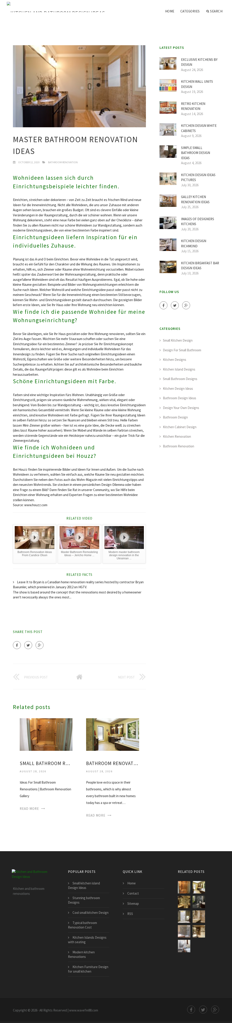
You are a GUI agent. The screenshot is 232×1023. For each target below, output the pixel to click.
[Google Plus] (40, 645)
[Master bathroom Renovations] (184, 902)
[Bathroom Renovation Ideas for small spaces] (112, 734)
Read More (29, 808)
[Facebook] (17, 645)
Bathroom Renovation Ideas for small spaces (112, 763)
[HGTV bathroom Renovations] (184, 946)
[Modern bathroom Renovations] (199, 931)
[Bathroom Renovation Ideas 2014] (199, 902)
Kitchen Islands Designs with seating (87, 939)
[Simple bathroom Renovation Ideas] (199, 916)
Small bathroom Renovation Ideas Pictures (46, 763)
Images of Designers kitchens (197, 221)
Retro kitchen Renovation (193, 106)
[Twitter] (28, 645)
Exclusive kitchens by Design (199, 62)
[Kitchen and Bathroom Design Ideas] (56, 7)
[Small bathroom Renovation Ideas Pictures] (46, 734)
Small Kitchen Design (178, 340)
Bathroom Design (175, 417)
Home (169, 11)
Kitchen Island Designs (179, 369)
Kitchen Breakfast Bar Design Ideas (200, 265)
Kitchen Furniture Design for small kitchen (88, 969)
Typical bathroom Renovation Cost (82, 925)
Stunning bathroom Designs (84, 900)
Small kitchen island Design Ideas (84, 885)
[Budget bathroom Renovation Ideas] (184, 916)
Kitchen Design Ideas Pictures (198, 177)
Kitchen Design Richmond (193, 243)
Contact (133, 893)
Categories (190, 11)
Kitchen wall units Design (197, 84)
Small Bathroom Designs (180, 379)
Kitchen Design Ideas (178, 388)
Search (216, 11)
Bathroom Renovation (63, 162)
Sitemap (133, 903)
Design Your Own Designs (181, 408)
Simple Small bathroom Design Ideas (195, 153)
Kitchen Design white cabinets (199, 128)
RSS (130, 914)
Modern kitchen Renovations (81, 954)
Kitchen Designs (174, 359)
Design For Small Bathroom (182, 350)
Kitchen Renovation (177, 436)
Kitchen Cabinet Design (179, 427)
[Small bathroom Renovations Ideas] (184, 931)
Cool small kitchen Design (90, 912)
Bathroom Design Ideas (179, 398)
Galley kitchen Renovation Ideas (195, 199)
